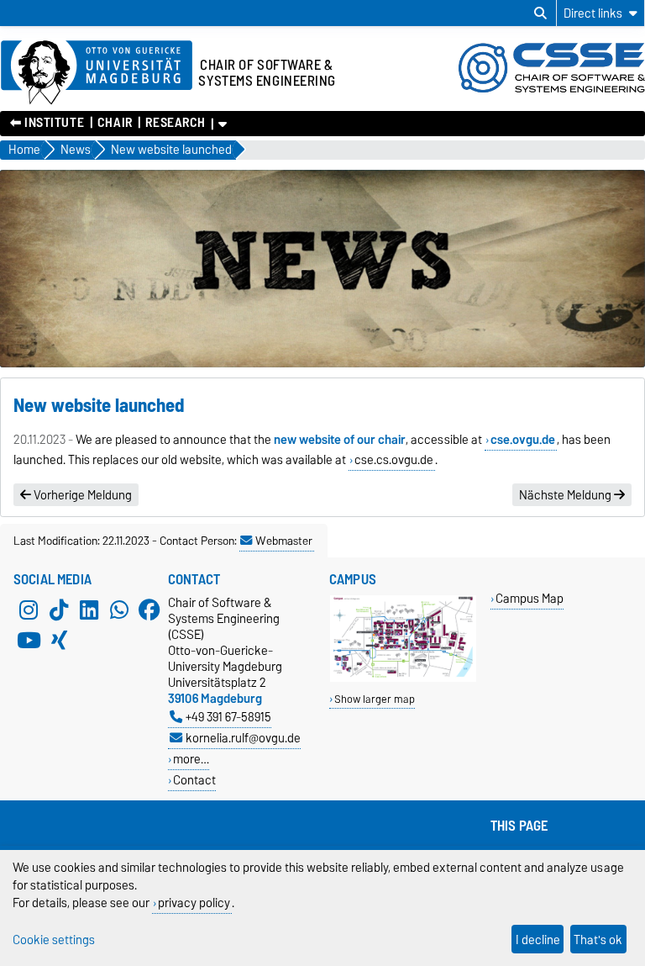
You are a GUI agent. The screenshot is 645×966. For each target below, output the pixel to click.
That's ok (598, 939)
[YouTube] (28, 640)
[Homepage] (552, 91)
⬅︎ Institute (47, 123)
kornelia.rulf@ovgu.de (243, 737)
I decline (538, 939)
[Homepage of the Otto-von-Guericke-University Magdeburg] (96, 73)
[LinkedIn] (89, 609)
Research (175, 123)
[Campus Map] (403, 678)
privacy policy (194, 902)
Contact (194, 779)
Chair (115, 123)
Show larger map (374, 699)
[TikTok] (59, 609)
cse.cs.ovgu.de (393, 460)
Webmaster (283, 541)
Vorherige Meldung (81, 495)
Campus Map (530, 598)
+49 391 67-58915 (228, 716)
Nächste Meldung (566, 495)
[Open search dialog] (540, 13)
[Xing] (59, 640)
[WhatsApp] (119, 609)
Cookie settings (54, 939)
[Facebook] (149, 609)
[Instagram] (28, 609)
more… (191, 758)
